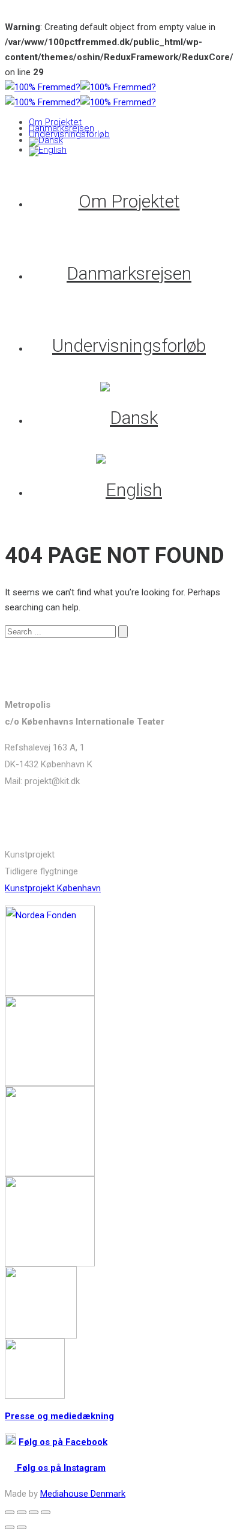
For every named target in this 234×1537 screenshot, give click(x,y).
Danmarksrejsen (61, 128)
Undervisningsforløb (69, 134)
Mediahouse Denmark (82, 1493)
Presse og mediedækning (59, 1416)
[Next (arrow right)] (21, 1527)
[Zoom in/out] (45, 1512)
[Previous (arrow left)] (9, 1527)
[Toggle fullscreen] (33, 1512)
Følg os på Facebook (63, 1442)
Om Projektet (55, 122)
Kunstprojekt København (53, 888)
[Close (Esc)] (9, 1512)
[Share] (21, 1512)
